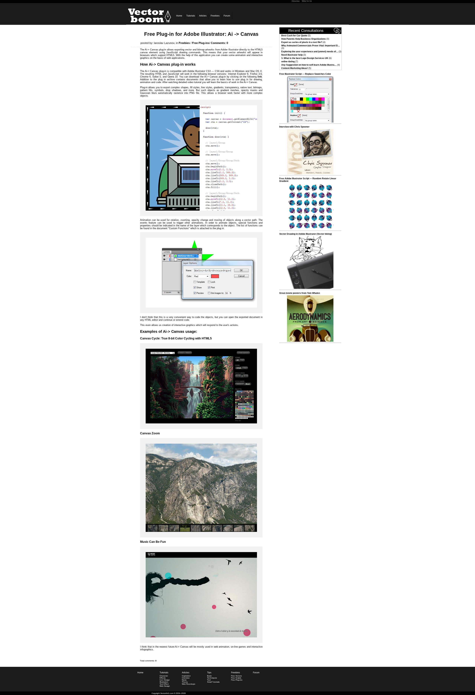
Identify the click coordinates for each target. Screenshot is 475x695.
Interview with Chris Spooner (294, 127)
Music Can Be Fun (153, 541)
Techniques (212, 678)
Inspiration (186, 676)
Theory (185, 682)
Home (179, 15)
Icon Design (165, 680)
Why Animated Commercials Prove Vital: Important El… (310, 45)
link (260, 76)
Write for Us (307, 1)
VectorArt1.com (166, 693)
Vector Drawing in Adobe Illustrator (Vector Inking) (305, 234)
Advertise (296, 1)
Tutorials (190, 15)
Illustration (164, 682)
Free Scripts (236, 678)
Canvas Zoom (150, 433)
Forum (227, 15)
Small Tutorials (213, 682)
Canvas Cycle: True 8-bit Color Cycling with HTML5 (176, 338)
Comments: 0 (219, 43)
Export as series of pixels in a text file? (301, 42)
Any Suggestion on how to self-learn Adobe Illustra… (309, 65)
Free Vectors (236, 676)
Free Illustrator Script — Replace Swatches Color (305, 74)
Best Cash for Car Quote (294, 35)
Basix (209, 676)
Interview (185, 678)
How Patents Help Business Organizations (303, 39)
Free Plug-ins (200, 43)
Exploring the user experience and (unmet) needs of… (309, 51)
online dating (288, 61)
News (184, 680)
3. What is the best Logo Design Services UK (304, 58)
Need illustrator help (292, 55)
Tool (209, 680)
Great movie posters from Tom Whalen (299, 293)
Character (164, 676)
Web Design (165, 686)
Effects (163, 678)
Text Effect (164, 684)
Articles (203, 15)
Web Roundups (188, 684)
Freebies (215, 15)
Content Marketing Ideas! (294, 68)
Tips (209, 672)
